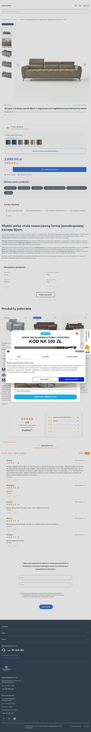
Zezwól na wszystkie (71, 379)
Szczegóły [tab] (45, 356)
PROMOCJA (45, 334)
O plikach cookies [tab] (72, 356)
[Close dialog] (77, 333)
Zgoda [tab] (19, 356)
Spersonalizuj (44, 379)
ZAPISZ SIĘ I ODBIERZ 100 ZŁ (45, 397)
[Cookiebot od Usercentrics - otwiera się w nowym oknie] (76, 351)
